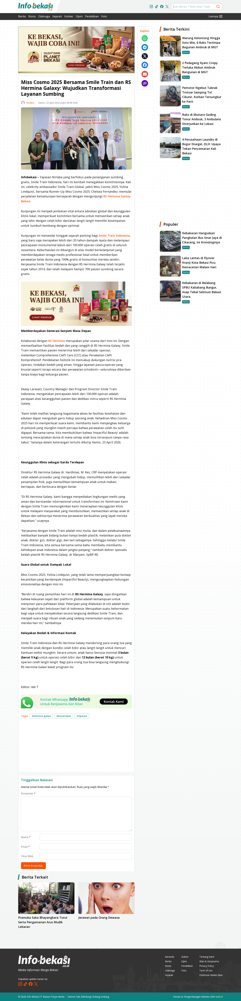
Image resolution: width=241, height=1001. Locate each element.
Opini (79, 16)
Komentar (28, 793)
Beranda (169, 956)
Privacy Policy (206, 965)
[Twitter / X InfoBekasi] (167, 6)
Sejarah (57, 16)
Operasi (82, 716)
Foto (104, 16)
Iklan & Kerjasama (209, 961)
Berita (22, 16)
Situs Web (27, 856)
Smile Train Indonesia (114, 235)
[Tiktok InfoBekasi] (156, 6)
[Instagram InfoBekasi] (151, 6)
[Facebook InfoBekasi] (161, 6)
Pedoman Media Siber (211, 975)
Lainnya (213, 16)
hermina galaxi (41, 716)
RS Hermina (56, 341)
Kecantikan (63, 716)
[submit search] (218, 7)
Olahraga (44, 16)
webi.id (219, 996)
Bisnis (32, 16)
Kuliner (68, 16)
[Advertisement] (76, 747)
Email (25, 846)
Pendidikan (92, 16)
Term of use (205, 970)
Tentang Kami (206, 956)
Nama (25, 837)
